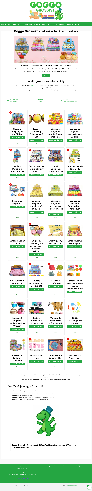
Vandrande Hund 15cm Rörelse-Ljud (55, 321)
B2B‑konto (33, 85)
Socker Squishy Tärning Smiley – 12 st (36, 169)
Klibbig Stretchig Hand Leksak (74, 321)
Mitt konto (54, 24)
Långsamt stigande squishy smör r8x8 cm (36, 205)
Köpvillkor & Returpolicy (22, 478)
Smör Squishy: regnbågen (75, 242)
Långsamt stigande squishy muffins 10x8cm (17, 322)
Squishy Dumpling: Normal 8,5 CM (56, 169)
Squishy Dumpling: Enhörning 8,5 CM (36, 133)
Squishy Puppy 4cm (36, 356)
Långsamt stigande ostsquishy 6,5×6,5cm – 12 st (55, 206)
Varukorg (61, 24)
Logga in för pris (17, 137)
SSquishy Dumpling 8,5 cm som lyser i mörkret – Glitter (36, 246)
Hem (14, 24)
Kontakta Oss (46, 24)
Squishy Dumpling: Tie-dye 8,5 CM (36, 283)
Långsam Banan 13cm (17, 242)
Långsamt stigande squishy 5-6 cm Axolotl (74, 133)
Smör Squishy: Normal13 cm (56, 242)
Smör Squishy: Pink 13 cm (17, 282)
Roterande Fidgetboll (17, 202)
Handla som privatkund (72, 24)
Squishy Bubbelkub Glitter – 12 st (36, 321)
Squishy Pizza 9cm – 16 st (74, 356)
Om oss (38, 24)
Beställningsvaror (30, 24)
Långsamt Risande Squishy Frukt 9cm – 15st (75, 205)
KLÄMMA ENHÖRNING (55, 282)
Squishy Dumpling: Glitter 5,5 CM (17, 169)
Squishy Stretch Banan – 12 (75, 167)
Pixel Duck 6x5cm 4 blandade (17, 358)
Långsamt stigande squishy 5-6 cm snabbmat (55, 133)
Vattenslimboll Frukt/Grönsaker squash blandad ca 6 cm (75, 285)
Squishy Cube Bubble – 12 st (55, 356)
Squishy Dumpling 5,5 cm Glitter (17, 131)
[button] (2, 11)
